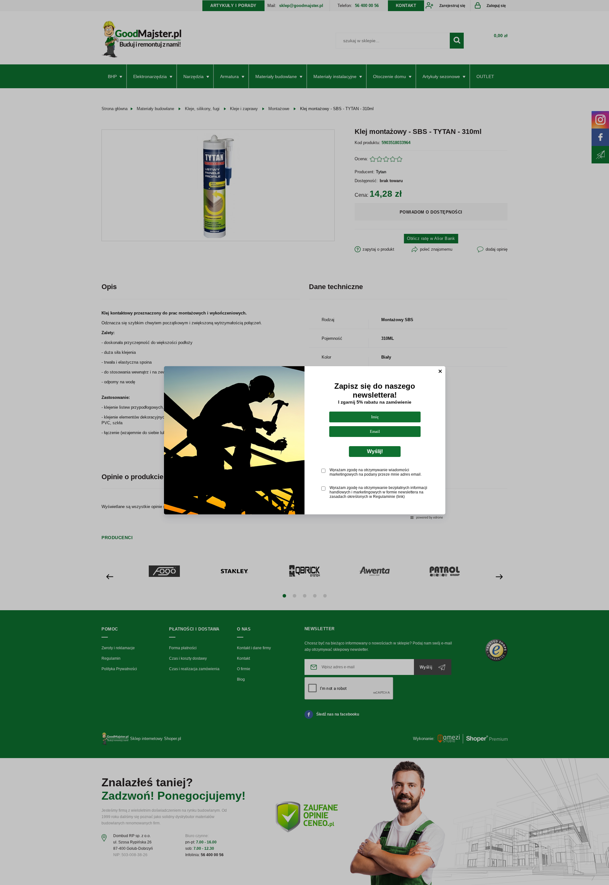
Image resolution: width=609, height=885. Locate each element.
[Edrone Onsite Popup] (304, 442)
